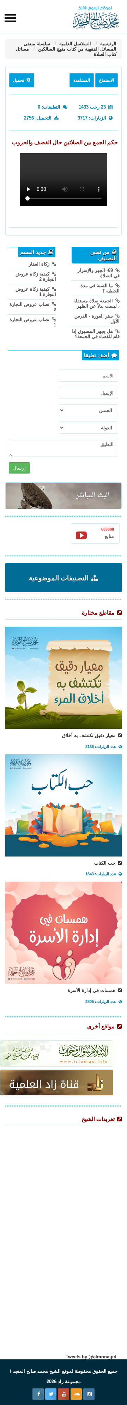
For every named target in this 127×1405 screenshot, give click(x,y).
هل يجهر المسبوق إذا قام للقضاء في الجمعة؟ (96, 334)
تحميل (19, 80)
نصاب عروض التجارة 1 (33, 322)
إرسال (19, 468)
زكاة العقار (40, 264)
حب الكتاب (105, 863)
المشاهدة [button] (81, 80)
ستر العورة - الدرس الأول (97, 318)
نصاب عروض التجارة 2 (33, 307)
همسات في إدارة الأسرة (92, 990)
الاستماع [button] (106, 80)
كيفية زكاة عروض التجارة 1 (36, 291)
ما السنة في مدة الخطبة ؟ (100, 288)
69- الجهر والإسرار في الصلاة (99, 273)
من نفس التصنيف (103, 255)
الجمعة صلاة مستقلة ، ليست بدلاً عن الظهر (96, 303)
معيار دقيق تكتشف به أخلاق (89, 735)
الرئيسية (107, 43)
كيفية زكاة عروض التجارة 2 (36, 276)
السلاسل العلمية (74, 43)
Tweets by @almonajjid (91, 1356)
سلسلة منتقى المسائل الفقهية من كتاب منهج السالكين (70, 46)
